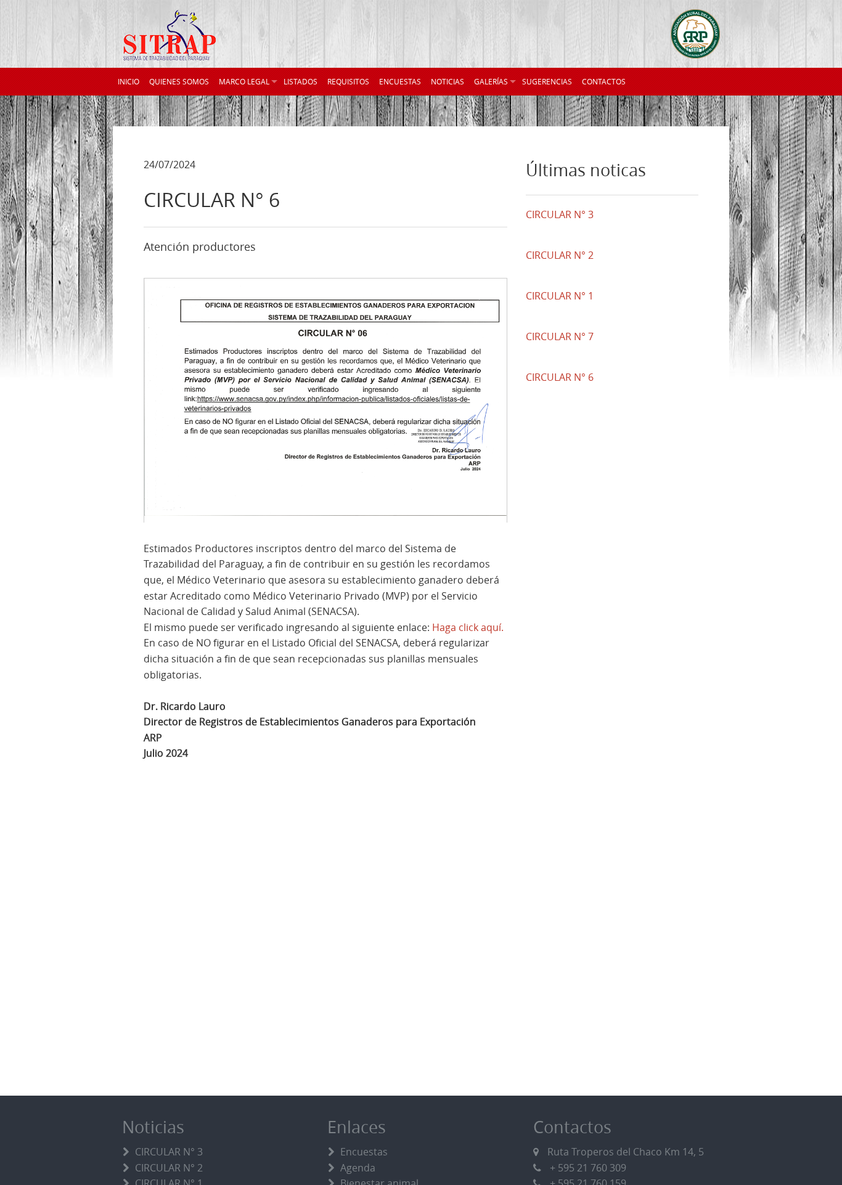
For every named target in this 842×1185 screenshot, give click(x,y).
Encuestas (364, 1152)
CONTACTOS (604, 81)
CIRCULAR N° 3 (169, 1152)
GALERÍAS (491, 81)
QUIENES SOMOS (179, 81)
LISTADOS (300, 81)
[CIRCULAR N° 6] (325, 400)
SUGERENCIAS (547, 81)
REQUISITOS (348, 81)
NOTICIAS (447, 81)
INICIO (128, 81)
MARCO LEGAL (244, 81)
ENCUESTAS (400, 81)
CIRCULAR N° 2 (169, 1168)
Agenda (357, 1168)
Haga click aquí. (468, 627)
